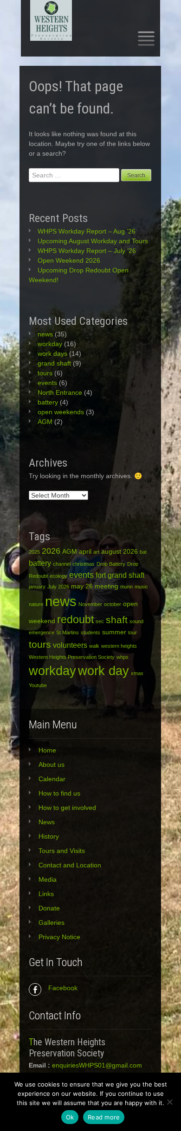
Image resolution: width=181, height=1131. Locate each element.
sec (100, 621)
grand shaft (54, 363)
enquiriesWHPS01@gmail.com (97, 1065)
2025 (34, 552)
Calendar (52, 779)
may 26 (82, 586)
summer (114, 632)
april (85, 551)
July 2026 (58, 586)
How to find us (59, 793)
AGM (45, 421)
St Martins (67, 632)
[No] (169, 1101)
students (90, 632)
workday (50, 344)
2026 (51, 551)
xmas (137, 673)
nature (36, 604)
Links (46, 893)
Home (47, 750)
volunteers (70, 645)
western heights (119, 646)
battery (48, 402)
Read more (104, 1117)
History (49, 836)
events (47, 382)
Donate (49, 908)
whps (122, 657)
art (96, 552)
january (37, 586)
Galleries (52, 922)
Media (48, 879)
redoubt (75, 619)
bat (143, 552)
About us (52, 764)
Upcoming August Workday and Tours (93, 241)
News (47, 822)
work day (103, 670)
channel (62, 564)
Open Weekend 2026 (69, 260)
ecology (58, 576)
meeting (106, 586)
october (112, 604)
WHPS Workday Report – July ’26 (87, 250)
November (90, 604)
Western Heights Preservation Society (72, 657)
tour (132, 632)
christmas (83, 564)
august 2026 (119, 551)
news (45, 334)
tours (45, 373)
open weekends (61, 412)
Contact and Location (70, 865)
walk (94, 646)
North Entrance (60, 392)
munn (126, 586)
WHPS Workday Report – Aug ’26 (87, 231)
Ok (70, 1117)
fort (101, 575)
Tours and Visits (62, 850)
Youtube (38, 685)
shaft (117, 619)
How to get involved (67, 807)
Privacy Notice (59, 937)
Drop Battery (111, 564)
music (141, 586)
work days (52, 353)
